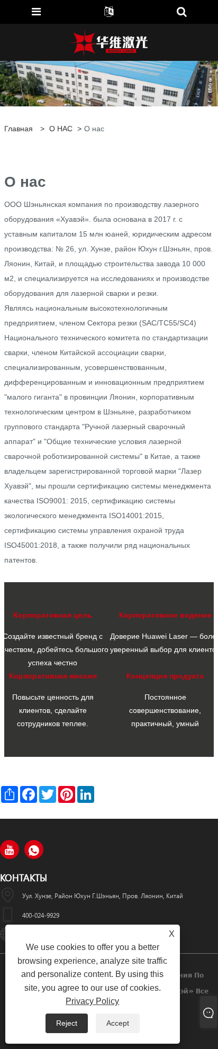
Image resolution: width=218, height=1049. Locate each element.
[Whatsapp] (33, 849)
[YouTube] (9, 849)
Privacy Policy (92, 1001)
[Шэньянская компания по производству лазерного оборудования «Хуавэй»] (108, 42)
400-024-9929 (40, 915)
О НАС (60, 128)
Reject (66, 1023)
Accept (117, 1023)
